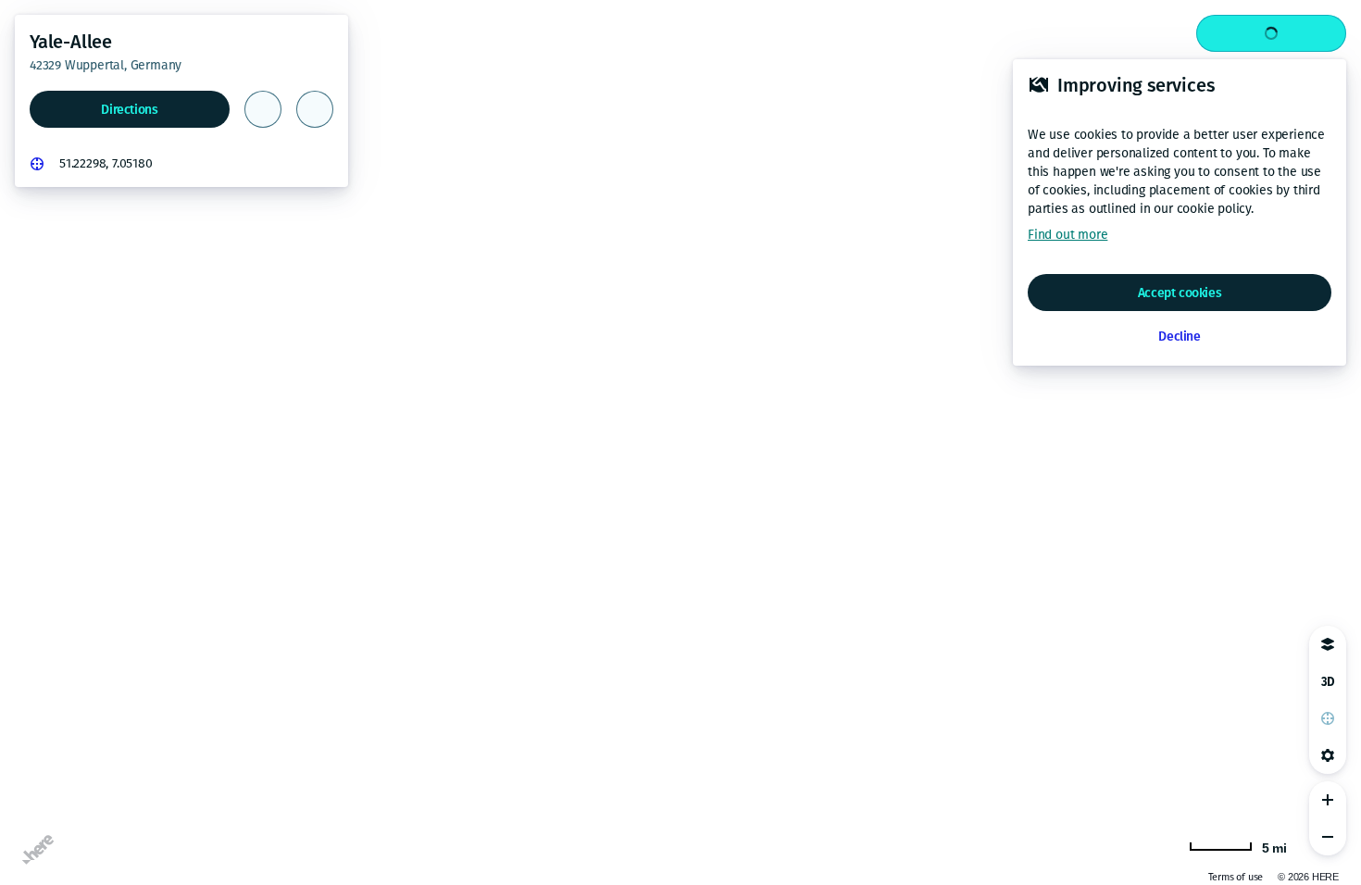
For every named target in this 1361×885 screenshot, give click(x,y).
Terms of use (1176, 877)
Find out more (1067, 235)
